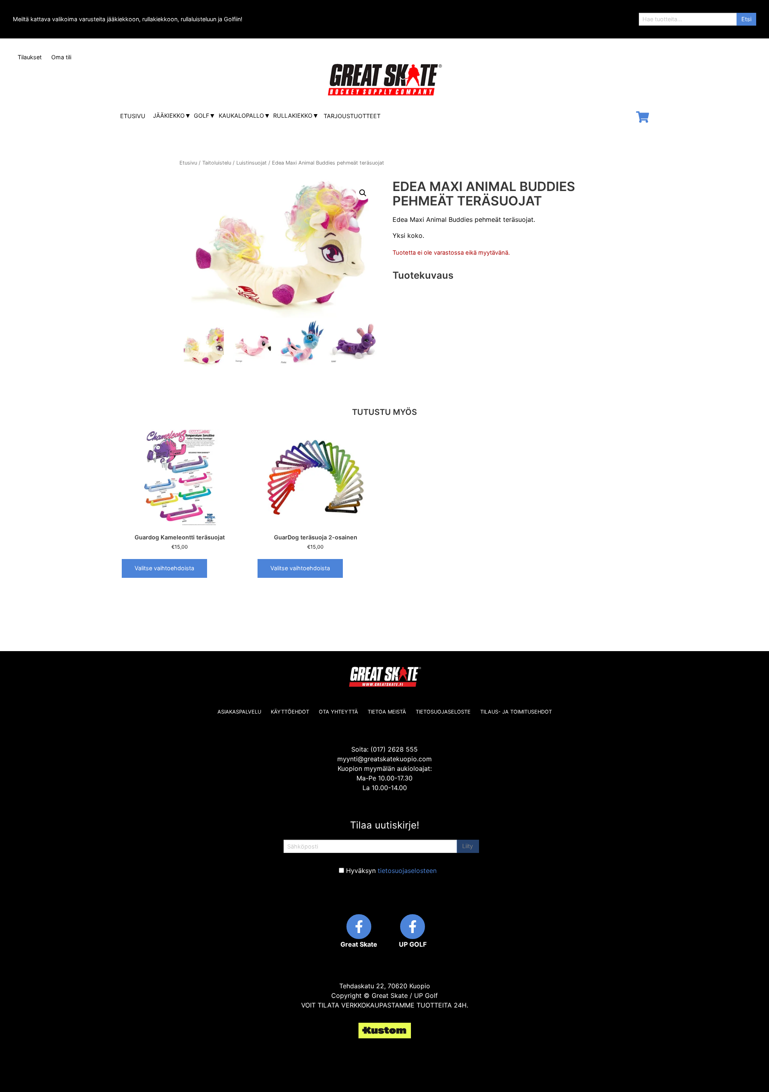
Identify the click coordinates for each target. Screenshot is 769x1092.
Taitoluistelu (216, 163)
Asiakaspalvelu (239, 712)
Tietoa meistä (387, 712)
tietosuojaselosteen (407, 871)
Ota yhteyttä (338, 712)
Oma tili (61, 57)
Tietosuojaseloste (443, 712)
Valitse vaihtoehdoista (164, 568)
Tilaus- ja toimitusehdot (516, 712)
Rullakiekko (292, 115)
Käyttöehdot (290, 712)
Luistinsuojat (251, 163)
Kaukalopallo (241, 115)
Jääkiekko (169, 115)
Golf (201, 115)
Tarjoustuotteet (352, 116)
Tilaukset (30, 57)
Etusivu (132, 116)
